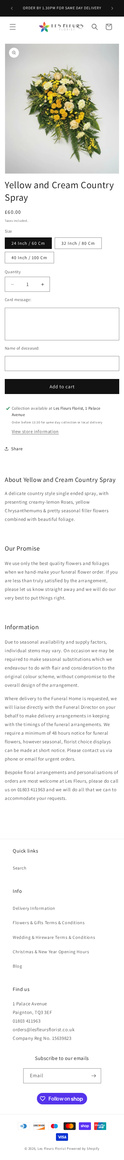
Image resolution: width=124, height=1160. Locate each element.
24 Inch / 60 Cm (28, 243)
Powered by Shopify (83, 1148)
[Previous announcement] (12, 8)
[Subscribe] (94, 1075)
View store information (35, 431)
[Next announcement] (112, 8)
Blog (17, 966)
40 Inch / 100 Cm (29, 257)
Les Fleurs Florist (52, 1148)
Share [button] (17, 449)
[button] (13, 27)
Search (20, 868)
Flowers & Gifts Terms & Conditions (49, 922)
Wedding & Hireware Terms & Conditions (54, 937)
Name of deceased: (22, 348)
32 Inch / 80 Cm (78, 243)
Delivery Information (34, 908)
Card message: (18, 299)
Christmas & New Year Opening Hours (51, 952)
